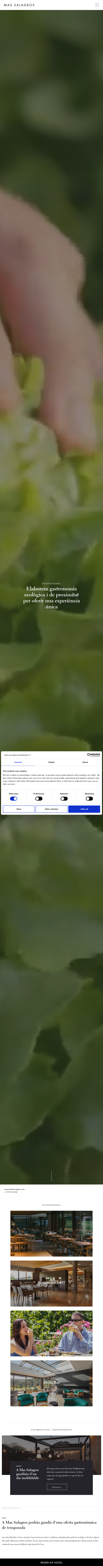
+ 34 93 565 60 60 (10, 1192)
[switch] (38, 799)
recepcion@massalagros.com (14, 1189)
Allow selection (51, 809)
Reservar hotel (51, 1562)
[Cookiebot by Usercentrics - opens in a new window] (89, 755)
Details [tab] (51, 762)
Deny (19, 809)
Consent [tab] (18, 762)
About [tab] (85, 762)
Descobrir (56, 1486)
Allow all (84, 809)
